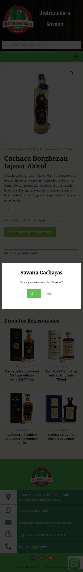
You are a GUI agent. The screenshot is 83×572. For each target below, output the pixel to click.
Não (49, 293)
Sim (33, 293)
